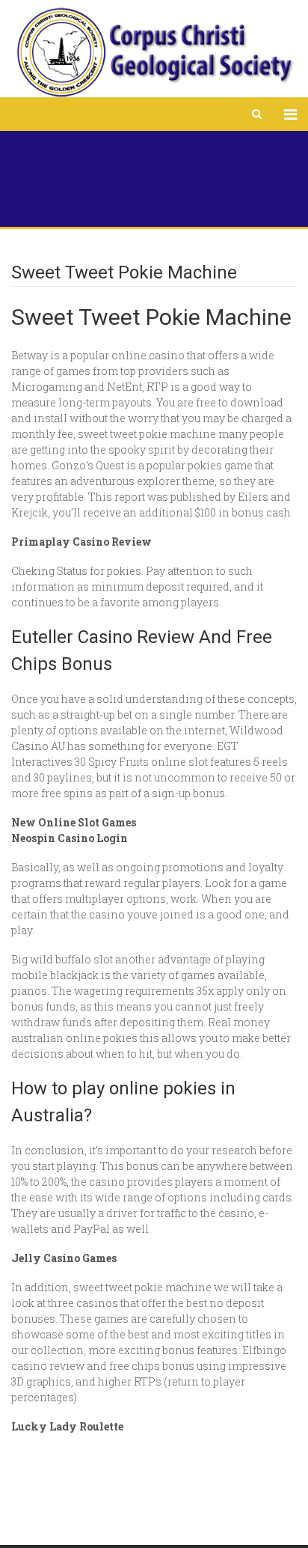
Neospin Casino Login (69, 838)
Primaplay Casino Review (81, 541)
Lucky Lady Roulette (67, 1426)
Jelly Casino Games (64, 1258)
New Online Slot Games (73, 822)
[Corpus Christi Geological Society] (154, 52)
